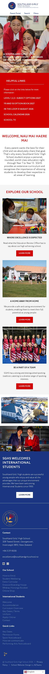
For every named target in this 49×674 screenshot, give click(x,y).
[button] (24, 410)
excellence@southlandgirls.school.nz (20, 556)
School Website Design (21, 665)
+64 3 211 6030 (10, 550)
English (30, 672)
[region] (24, 44)
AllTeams (38, 665)
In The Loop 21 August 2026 (18, 109)
